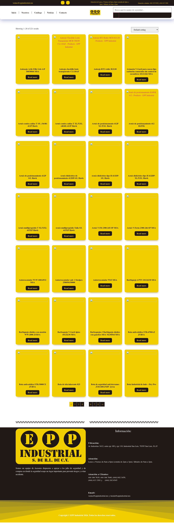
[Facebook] (62, 2)
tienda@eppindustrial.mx (120, 495)
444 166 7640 (106, 477)
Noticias (50, 12)
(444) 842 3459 (119, 477)
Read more (32, 77)
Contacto (63, 12)
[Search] (116, 15)
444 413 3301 (164, 3)
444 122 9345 (154, 3)
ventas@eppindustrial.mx (22, 3)
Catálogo (38, 12)
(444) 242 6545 (110, 480)
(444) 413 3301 (94, 480)
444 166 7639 (93, 477)
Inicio (14, 12)
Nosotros (25, 12)
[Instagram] (68, 2)
